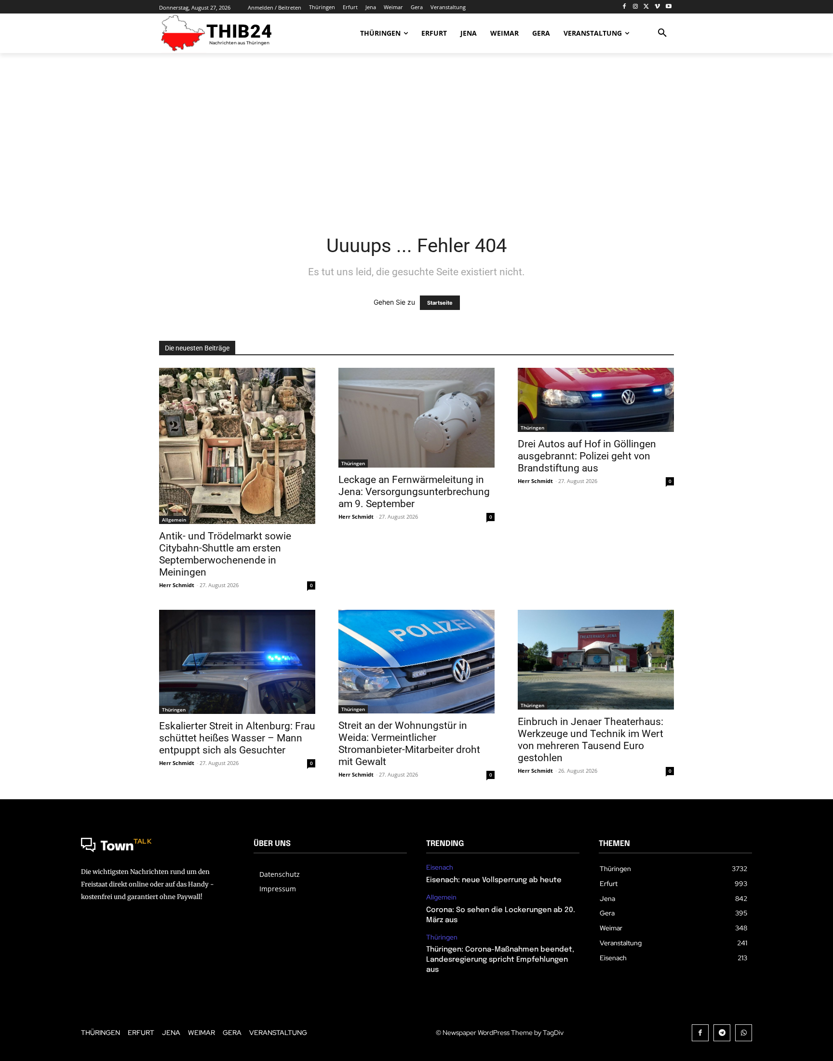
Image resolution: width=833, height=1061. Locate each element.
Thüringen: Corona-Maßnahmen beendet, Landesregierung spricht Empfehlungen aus (500, 960)
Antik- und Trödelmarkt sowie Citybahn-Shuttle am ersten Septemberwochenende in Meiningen (225, 554)
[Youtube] (668, 7)
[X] (646, 7)
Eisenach (439, 867)
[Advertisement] (416, 137)
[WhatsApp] (743, 1032)
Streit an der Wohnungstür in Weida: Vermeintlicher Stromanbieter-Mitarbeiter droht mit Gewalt (409, 743)
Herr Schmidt (176, 585)
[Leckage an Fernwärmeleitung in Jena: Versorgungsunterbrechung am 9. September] (416, 418)
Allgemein (174, 519)
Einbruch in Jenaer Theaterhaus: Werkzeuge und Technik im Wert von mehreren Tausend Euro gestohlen (590, 740)
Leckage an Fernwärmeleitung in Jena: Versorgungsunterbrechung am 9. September (414, 492)
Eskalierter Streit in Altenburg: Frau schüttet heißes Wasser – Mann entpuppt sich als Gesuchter (237, 738)
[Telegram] (721, 1032)
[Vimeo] (657, 7)
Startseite (440, 302)
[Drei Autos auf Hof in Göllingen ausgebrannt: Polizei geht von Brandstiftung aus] (596, 400)
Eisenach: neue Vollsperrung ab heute (494, 880)
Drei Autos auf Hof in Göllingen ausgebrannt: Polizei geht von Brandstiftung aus (587, 456)
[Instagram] (635, 7)
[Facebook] (624, 7)
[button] (662, 33)
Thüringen (353, 463)
